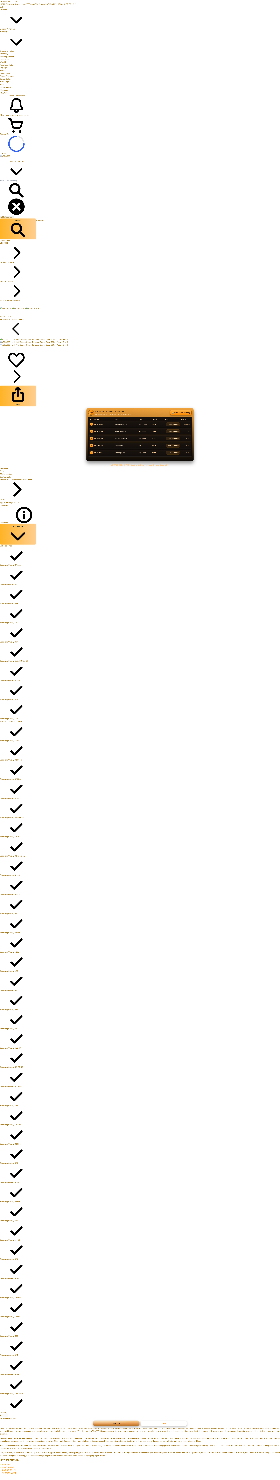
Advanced (40, 220)
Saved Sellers (5, 79)
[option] (140, 554)
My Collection (5, 87)
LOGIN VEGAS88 (56, 4)
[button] (18, 229)
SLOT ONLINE (70, 4)
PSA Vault (4, 93)
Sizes (2, 84)
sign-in (8, 115)
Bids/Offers (4, 59)
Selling (2, 70)
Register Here (20, 4)
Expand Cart (5, 134)
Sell (1, 7)
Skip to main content (8, 1)
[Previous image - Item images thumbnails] (16, 329)
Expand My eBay (7, 51)
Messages (4, 90)
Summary (4, 54)
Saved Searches (7, 76)
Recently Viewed (7, 56)
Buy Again (4, 68)
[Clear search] (16, 206)
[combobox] (29, 180)
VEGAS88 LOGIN (9, 1473)
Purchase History (7, 65)
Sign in (9, 4)
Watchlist (3, 62)
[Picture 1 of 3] (6, 308)
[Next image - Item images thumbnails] (16, 376)
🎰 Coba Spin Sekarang (181, 413)
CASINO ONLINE (42, 4)
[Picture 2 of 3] (19, 308)
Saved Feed (5, 73)
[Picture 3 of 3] (32, 308)
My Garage (4, 82)
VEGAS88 (30, 4)
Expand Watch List (7, 29)
